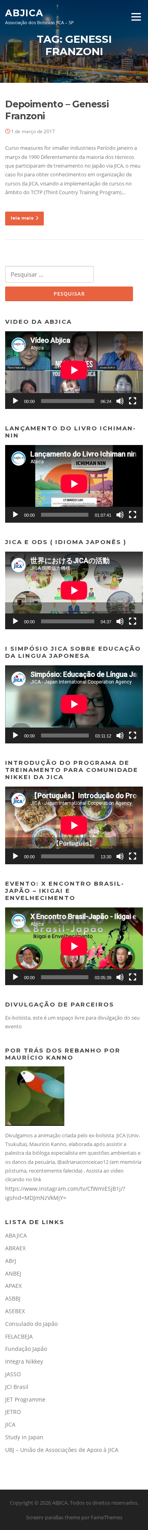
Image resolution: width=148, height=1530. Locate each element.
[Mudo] (120, 401)
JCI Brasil (16, 1387)
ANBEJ (13, 1273)
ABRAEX (15, 1248)
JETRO (13, 1411)
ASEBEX (15, 1311)
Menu (136, 16)
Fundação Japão (26, 1348)
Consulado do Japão (31, 1324)
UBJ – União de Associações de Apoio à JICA (61, 1450)
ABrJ (10, 1260)
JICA (10, 1424)
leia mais (22, 218)
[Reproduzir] (15, 401)
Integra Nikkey (24, 1361)
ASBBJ (13, 1298)
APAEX (13, 1285)
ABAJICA (16, 1235)
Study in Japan (24, 1437)
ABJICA (24, 12)
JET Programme (25, 1399)
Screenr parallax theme (53, 1517)
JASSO (13, 1374)
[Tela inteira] (133, 401)
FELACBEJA (19, 1336)
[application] (74, 370)
